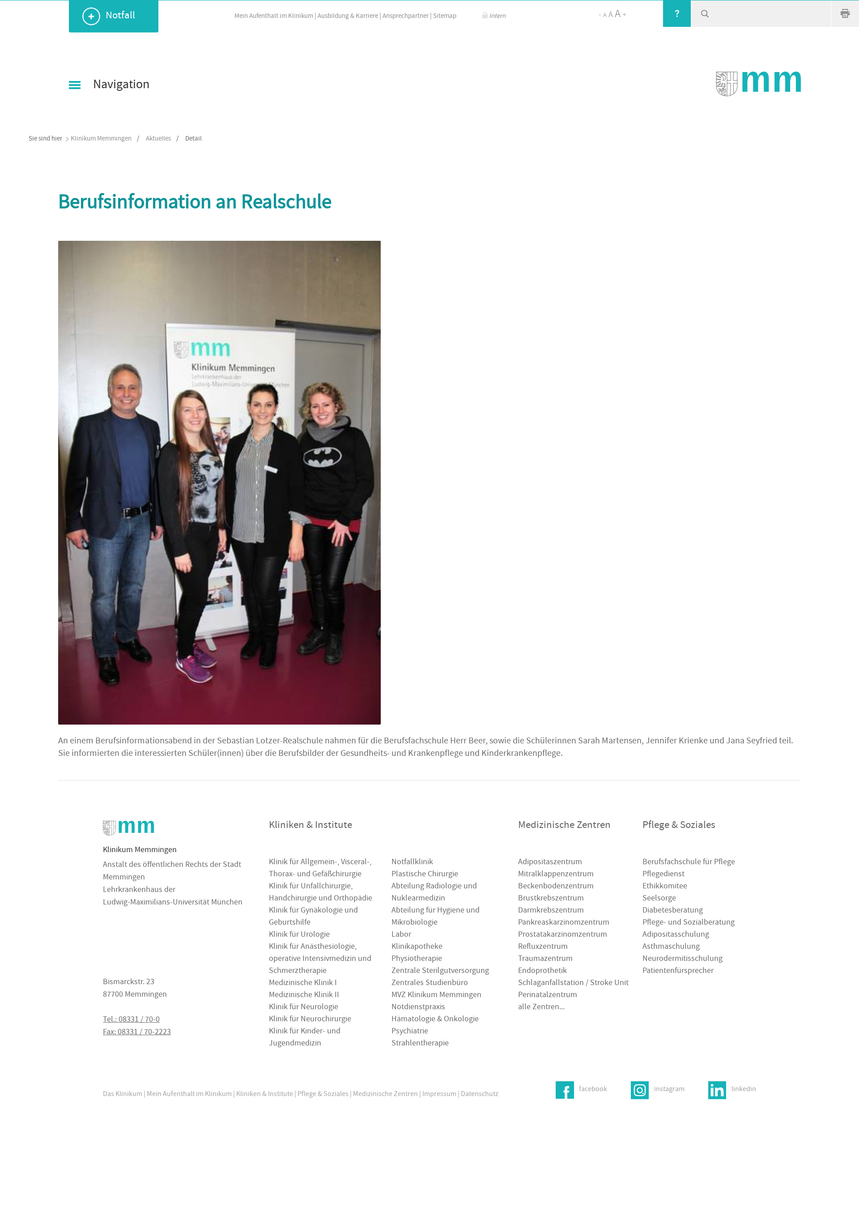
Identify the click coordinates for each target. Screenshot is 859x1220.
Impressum (439, 1094)
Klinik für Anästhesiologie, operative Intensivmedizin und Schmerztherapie (320, 959)
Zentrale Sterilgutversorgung (440, 971)
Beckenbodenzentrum (556, 887)
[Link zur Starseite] (758, 84)
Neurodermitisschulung (682, 959)
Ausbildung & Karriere (348, 16)
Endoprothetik (542, 971)
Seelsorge (659, 899)
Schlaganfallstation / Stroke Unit (573, 983)
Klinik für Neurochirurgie (310, 1020)
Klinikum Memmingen (101, 139)
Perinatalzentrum (547, 996)
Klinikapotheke (416, 947)
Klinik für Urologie (299, 935)
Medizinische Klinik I (303, 983)
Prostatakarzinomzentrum (562, 935)
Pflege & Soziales (323, 1094)
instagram (669, 1089)
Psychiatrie (409, 1032)
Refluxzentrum (543, 947)
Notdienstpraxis (418, 1008)
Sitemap (444, 16)
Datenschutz (479, 1094)
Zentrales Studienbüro (429, 983)
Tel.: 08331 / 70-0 (131, 1020)
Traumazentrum (545, 959)
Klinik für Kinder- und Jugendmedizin (304, 1038)
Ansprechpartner (406, 16)
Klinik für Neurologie (303, 1008)
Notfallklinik (412, 863)
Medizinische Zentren (385, 1094)
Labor (401, 935)
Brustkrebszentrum (551, 899)
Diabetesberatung (672, 911)
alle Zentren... (541, 1008)
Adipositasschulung (675, 935)
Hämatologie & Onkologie (435, 1020)
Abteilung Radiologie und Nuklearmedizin (434, 893)
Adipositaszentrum (550, 863)
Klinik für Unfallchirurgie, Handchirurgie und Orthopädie (320, 893)
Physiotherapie (416, 959)
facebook (593, 1089)
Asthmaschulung (671, 947)
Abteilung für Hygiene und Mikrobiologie (435, 917)
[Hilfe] (677, 13)
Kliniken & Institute (264, 1094)
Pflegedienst (663, 875)
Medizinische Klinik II (304, 996)
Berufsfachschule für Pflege (688, 863)
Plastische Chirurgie (424, 875)
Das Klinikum (122, 1094)
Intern (497, 16)
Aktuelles (158, 139)
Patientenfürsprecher (678, 971)
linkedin (743, 1089)
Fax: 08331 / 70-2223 (137, 1033)
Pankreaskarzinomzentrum (563, 923)
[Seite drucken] (845, 13)
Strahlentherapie (420, 1044)
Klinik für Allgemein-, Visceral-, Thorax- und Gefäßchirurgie (320, 869)
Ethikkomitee (664, 887)
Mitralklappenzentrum (556, 875)
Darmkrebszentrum (551, 911)
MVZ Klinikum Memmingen (436, 996)
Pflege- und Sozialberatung (688, 923)
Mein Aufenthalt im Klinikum (273, 16)
